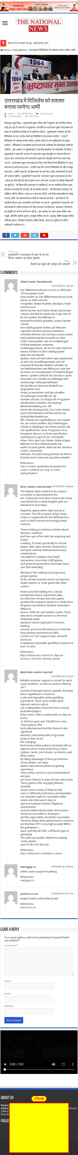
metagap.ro (28, 866)
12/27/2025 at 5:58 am (62, 486)
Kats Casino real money (35, 486)
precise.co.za (29, 893)
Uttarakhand (19, 49)
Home (6, 49)
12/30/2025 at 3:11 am (62, 893)
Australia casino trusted (36, 672)
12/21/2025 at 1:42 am (62, 286)
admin (11, 113)
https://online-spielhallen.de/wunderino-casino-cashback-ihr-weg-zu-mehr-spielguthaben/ (43, 470)
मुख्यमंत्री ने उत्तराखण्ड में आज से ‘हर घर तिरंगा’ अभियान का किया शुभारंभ (28, 255)
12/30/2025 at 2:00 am (62, 866)
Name (7, 981)
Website (9, 1006)
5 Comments (15, 116)
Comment (11, 945)
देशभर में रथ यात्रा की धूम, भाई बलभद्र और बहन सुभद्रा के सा (37, 43)
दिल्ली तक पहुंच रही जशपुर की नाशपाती (50, 263)
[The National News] (39, 24)
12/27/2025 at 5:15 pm (62, 676)
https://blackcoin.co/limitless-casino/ (41, 853)
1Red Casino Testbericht (36, 281)
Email (7, 993)
